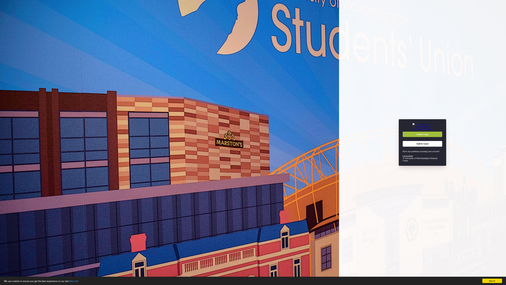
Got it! (492, 280)
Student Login (423, 134)
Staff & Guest (422, 144)
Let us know (408, 156)
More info (73, 281)
